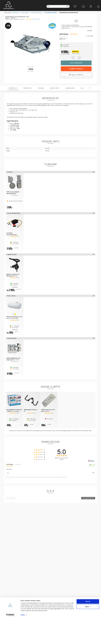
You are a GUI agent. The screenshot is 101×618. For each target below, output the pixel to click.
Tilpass (87, 606)
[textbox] (43, 498)
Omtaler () (38, 19)
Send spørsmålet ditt (88, 498)
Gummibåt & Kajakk (51, 12)
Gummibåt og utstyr (36, 12)
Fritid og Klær (24, 12)
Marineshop (15, 12)
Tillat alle (87, 601)
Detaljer (23, 615)
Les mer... (89, 30)
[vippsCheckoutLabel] (76, 68)
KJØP (76, 62)
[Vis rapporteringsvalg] (93, 473)
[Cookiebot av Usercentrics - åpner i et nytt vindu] (10, 615)
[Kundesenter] (83, 6)
